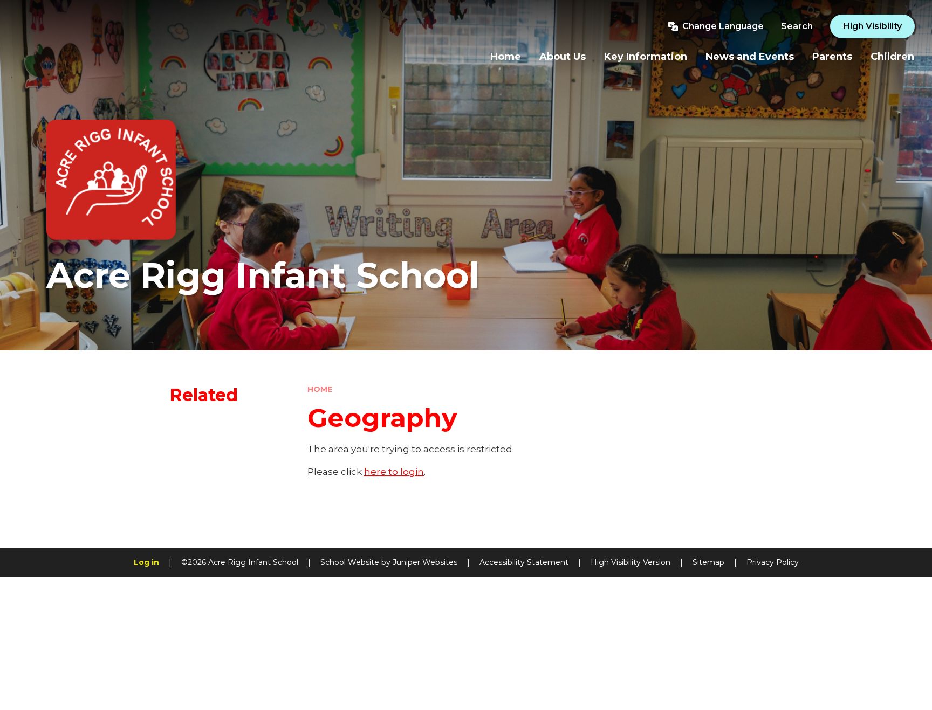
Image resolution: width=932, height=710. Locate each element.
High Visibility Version (630, 562)
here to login (394, 471)
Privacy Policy (772, 562)
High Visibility (872, 26)
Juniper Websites (425, 562)
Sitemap (708, 562)
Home (319, 389)
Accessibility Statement (523, 562)
